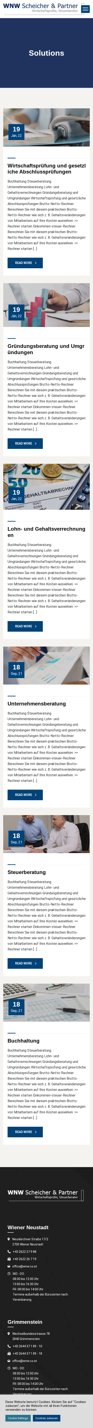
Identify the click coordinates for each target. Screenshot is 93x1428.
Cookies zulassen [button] (46, 1418)
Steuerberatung (27, 872)
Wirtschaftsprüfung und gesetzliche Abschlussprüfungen (47, 169)
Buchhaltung (24, 1041)
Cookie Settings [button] (18, 1418)
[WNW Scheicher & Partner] (43, 9)
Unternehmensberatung (37, 704)
